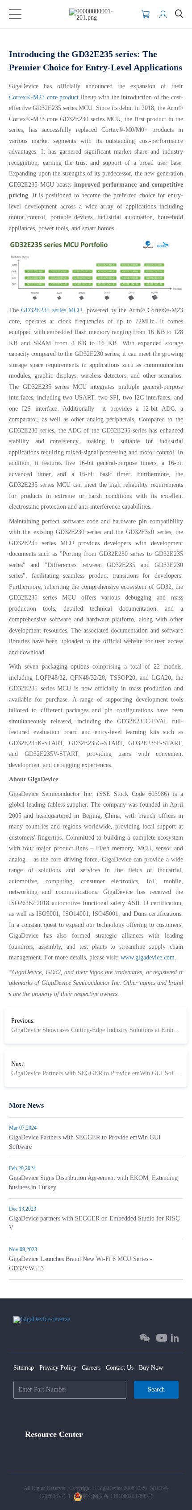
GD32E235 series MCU (51, 310)
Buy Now (151, 1367)
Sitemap (23, 1367)
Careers (91, 1367)
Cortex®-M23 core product (44, 97)
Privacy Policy (57, 1367)
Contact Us (120, 1367)
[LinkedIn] (175, 1338)
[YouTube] (161, 1338)
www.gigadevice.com (148, 957)
